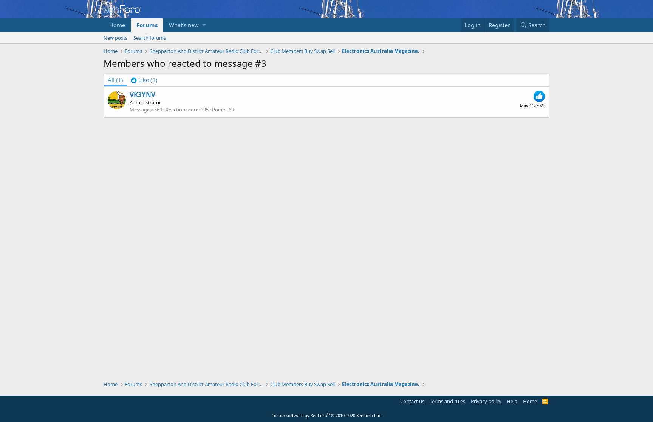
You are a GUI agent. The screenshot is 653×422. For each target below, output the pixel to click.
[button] (203, 25)
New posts (115, 37)
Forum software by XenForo (327, 415)
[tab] (144, 80)
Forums (147, 25)
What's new (184, 25)
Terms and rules (447, 401)
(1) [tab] (115, 79)
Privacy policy (486, 401)
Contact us (412, 401)
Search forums (149, 37)
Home (117, 25)
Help (512, 401)
